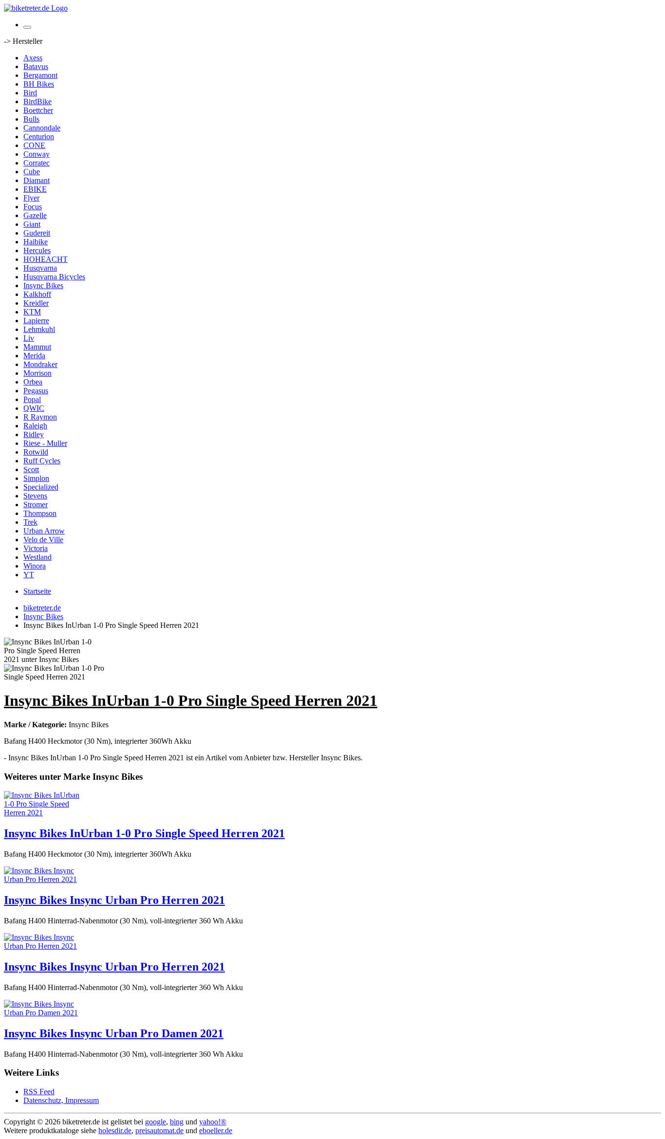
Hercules (37, 250)
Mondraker (40, 364)
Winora (34, 566)
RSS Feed (39, 1091)
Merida (34, 355)
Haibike (35, 242)
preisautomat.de (159, 1130)
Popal (32, 399)
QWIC (33, 408)
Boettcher (38, 110)
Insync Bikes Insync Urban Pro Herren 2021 (114, 900)
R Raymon (40, 417)
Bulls (31, 119)
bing (177, 1122)
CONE (34, 145)
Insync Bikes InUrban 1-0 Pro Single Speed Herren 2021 (144, 833)
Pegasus (35, 390)
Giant (31, 224)
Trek (30, 522)
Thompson (39, 513)
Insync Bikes (43, 285)
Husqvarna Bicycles (54, 277)
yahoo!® (212, 1122)
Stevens (35, 496)
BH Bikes (38, 84)
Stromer (35, 504)
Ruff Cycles (41, 461)
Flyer (31, 198)
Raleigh (35, 426)
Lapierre (36, 320)
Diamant (36, 180)
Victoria (35, 548)
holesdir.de (114, 1130)
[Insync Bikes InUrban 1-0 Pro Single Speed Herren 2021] (43, 812)
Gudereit (36, 233)
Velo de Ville (43, 539)
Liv (28, 338)
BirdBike (37, 101)
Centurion (38, 136)
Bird (30, 93)
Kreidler (36, 303)
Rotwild (35, 452)
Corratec (36, 163)
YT (28, 574)
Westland (37, 557)
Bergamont (40, 75)
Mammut (37, 347)
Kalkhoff (37, 294)
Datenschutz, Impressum (61, 1100)
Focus (32, 206)
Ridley (33, 434)
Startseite (37, 591)
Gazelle (35, 215)
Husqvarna (40, 268)
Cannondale (41, 128)
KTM (32, 312)
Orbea (32, 382)
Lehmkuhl (39, 329)
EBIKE (35, 189)
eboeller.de (215, 1130)
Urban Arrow (44, 531)
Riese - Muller (45, 443)
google (155, 1122)
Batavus (35, 66)
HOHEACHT (45, 259)
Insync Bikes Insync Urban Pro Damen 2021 (113, 1033)
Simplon (36, 478)
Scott (31, 469)
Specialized (40, 487)
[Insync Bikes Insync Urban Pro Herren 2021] (43, 879)
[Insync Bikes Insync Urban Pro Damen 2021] (43, 1013)
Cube (31, 171)
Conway (36, 154)
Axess (32, 58)
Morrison (37, 373)
